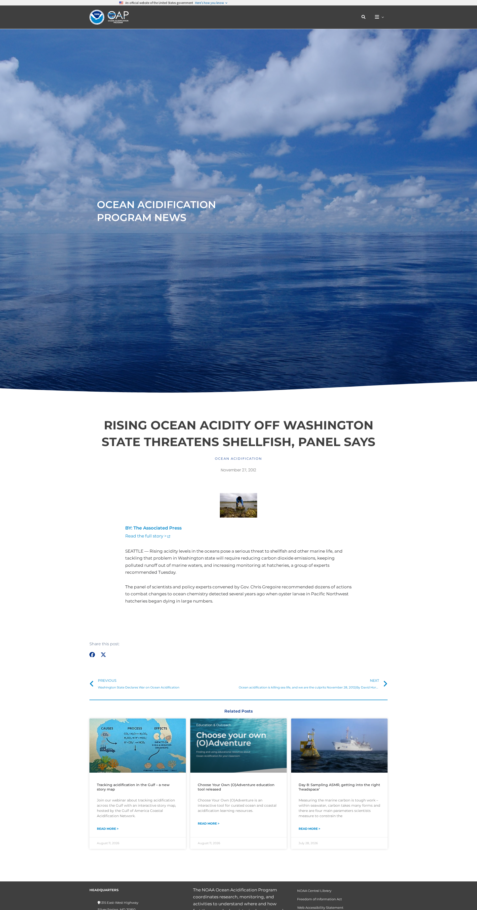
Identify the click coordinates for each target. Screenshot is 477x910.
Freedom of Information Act (319, 899)
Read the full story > (146, 535)
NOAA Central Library (314, 891)
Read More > (108, 829)
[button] (363, 17)
